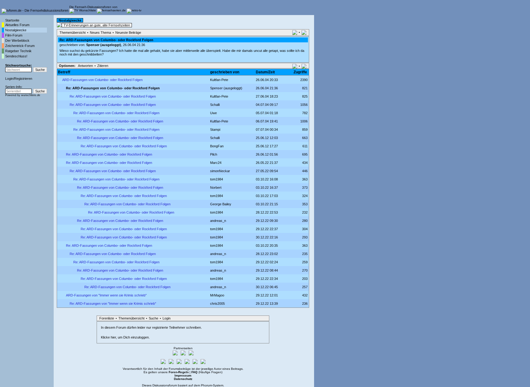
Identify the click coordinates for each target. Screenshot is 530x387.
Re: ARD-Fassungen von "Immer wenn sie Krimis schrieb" (113, 303)
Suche (153, 318)
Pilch (213, 154)
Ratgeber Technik (18, 51)
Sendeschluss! (16, 56)
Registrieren (23, 78)
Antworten (85, 66)
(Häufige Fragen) (206, 372)
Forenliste (106, 318)
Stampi (215, 129)
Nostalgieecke (15, 30)
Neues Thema (100, 32)
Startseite (12, 20)
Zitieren (102, 66)
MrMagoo (217, 295)
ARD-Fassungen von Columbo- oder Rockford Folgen (102, 80)
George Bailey (220, 204)
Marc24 (215, 162)
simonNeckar (220, 171)
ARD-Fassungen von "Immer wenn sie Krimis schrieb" (106, 295)
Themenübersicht (73, 32)
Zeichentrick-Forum (20, 46)
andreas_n (218, 221)
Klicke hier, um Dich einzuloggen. (125, 337)
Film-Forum (13, 35)
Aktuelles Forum (17, 25)
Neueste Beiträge (128, 32)
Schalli (215, 138)
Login (9, 78)
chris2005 (217, 303)
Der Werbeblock (17, 40)
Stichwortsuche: (18, 65)
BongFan (217, 146)
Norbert (215, 187)
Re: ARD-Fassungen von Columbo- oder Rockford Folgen (113, 96)
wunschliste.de (30, 95)
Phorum (206, 385)
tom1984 (216, 179)
